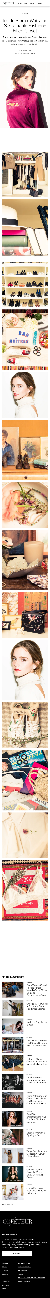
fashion (19, 3)
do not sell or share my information (31, 1278)
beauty (26, 3)
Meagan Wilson (26, 51)
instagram (6, 1281)
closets (32, 3)
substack (5, 1285)
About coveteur (9, 1235)
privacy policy (23, 1270)
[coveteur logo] (8, 3)
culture (39, 3)
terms (20, 1274)
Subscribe (16, 1254)
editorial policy (24, 1263)
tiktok (4, 1289)
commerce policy (24, 1267)
